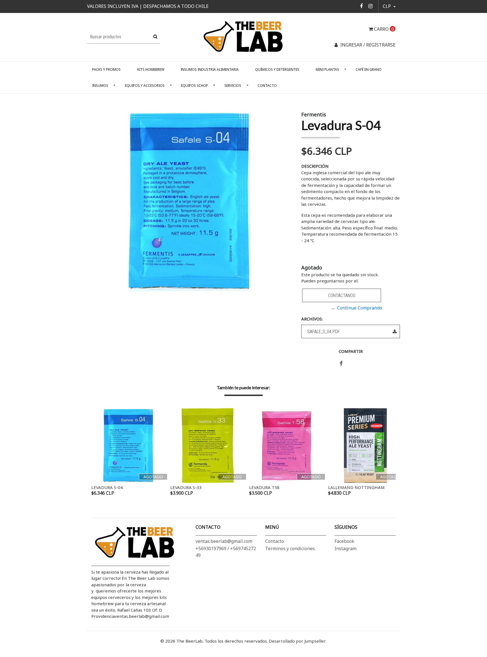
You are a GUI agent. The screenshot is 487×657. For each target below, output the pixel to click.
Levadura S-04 (107, 487)
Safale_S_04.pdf (323, 331)
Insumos (100, 85)
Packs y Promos (106, 69)
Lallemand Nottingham (356, 487)
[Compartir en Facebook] (341, 363)
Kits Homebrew (150, 69)
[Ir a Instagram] (370, 6)
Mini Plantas (327, 69)
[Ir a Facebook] (361, 6)
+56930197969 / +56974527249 (226, 551)
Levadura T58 (264, 487)
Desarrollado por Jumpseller (297, 641)
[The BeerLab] (243, 37)
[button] (389, 6)
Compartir (351, 351)
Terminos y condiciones (290, 548)
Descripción (315, 166)
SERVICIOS (232, 85)
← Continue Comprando (356, 308)
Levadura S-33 (186, 487)
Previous (97, 452)
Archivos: (312, 319)
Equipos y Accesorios (145, 85)
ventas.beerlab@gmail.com (224, 541)
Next (390, 452)
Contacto (267, 85)
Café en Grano (369, 69)
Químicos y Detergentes (277, 69)
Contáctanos (341, 295)
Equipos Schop (194, 85)
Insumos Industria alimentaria (210, 69)
